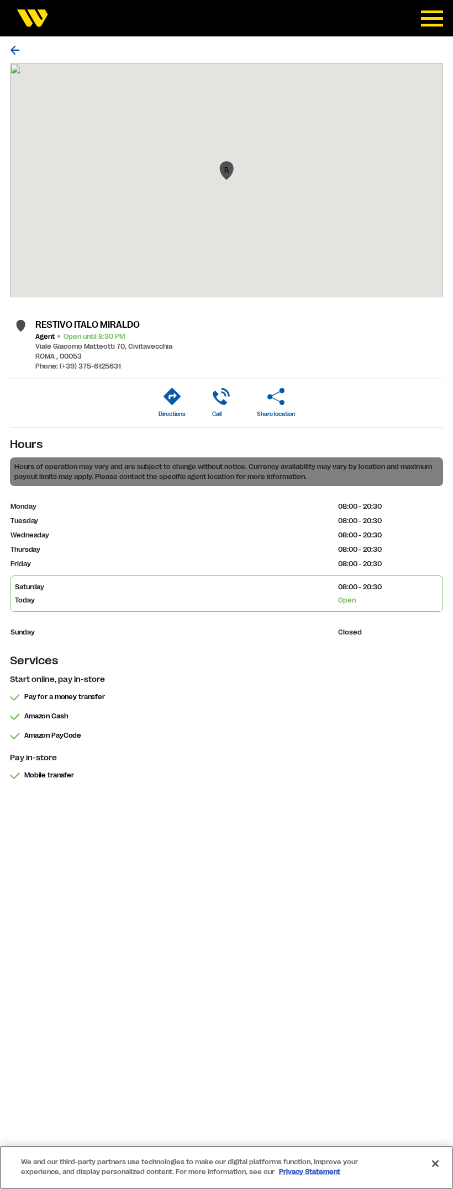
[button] (226, 170)
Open (347, 600)
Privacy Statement (309, 1172)
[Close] (435, 1163)
